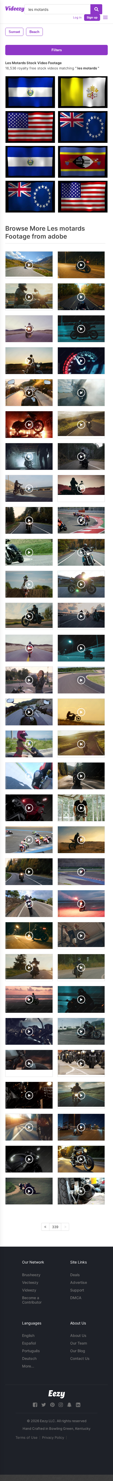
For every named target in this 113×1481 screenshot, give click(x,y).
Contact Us (80, 1358)
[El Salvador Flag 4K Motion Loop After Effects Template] (30, 162)
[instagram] (61, 1404)
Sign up (92, 17)
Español (29, 1343)
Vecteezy (30, 1282)
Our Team (78, 1343)
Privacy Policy (53, 1437)
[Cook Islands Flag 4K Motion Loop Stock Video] (30, 197)
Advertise (78, 1282)
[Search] (96, 9)
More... (28, 1366)
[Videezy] (14, 9)
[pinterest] (52, 1404)
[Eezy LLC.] (56, 1394)
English (28, 1335)
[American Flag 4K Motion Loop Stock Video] (83, 197)
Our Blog (77, 1350)
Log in (77, 17)
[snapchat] (69, 1404)
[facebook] (35, 1404)
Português (31, 1350)
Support (77, 1290)
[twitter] (43, 1404)
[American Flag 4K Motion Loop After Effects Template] (30, 127)
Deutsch (29, 1358)
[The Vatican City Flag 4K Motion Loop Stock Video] (83, 92)
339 (55, 1227)
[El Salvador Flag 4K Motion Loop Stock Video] (30, 92)
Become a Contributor (32, 1299)
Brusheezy (31, 1274)
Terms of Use (27, 1437)
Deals (75, 1274)
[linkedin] (78, 1404)
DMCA (75, 1297)
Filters (57, 50)
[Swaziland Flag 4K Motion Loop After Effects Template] (83, 162)
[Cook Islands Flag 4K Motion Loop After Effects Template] (83, 127)
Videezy (29, 1290)
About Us (78, 1335)
